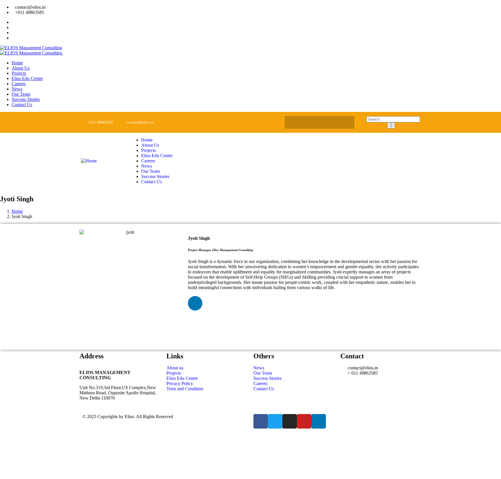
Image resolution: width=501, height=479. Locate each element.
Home (17, 211)
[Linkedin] (342, 122)
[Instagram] (319, 122)
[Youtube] (331, 122)
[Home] (89, 160)
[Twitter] (308, 122)
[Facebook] (297, 122)
